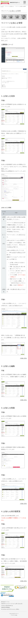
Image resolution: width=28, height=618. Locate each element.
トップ (2, 6)
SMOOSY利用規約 (5, 607)
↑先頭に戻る (23, 400)
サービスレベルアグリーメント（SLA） (10, 609)
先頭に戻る (24, 358)
